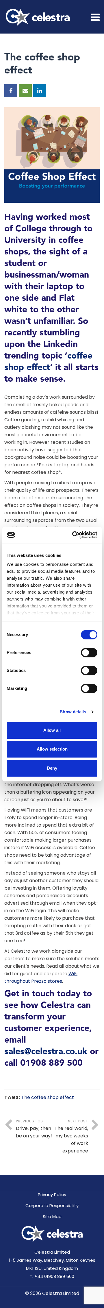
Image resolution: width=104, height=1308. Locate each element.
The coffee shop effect (47, 1097)
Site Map (52, 1216)
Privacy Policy (52, 1194)
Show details (73, 711)
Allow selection (52, 749)
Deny (52, 768)
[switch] (89, 652)
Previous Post (34, 1129)
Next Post (71, 1136)
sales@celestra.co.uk (45, 1051)
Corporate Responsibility (52, 1205)
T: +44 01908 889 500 (52, 1276)
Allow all (52, 730)
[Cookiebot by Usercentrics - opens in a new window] (73, 535)
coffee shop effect (48, 361)
